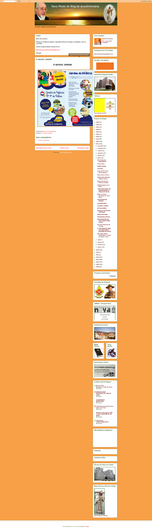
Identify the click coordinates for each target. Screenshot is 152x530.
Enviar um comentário (44, 140)
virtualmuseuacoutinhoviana (104, 406)
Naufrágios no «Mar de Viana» (104, 387)
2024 (97, 127)
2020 (97, 136)
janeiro (100, 247)
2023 (97, 129)
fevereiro (100, 244)
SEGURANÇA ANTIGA (103, 217)
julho (99, 158)
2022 (97, 132)
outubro (100, 150)
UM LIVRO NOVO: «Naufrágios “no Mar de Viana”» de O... (104, 235)
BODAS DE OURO (102, 214)
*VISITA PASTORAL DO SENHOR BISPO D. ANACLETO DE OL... (104, 190)
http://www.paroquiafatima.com (103, 54)
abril (99, 239)
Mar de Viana (100, 385)
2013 (97, 254)
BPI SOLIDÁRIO (102, 208)
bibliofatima (99, 420)
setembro (101, 153)
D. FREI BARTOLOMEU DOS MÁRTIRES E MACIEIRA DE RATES (104, 230)
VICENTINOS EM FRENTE (102, 200)
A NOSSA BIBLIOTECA (102, 422)
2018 (97, 141)
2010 (97, 262)
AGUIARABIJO (100, 400)
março (100, 242)
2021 (97, 134)
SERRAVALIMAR (101, 392)
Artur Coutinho (108, 38)
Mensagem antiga (83, 148)
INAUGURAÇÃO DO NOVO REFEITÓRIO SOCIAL (103, 221)
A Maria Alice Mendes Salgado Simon (103, 178)
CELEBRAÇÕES (102, 203)
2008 (97, 266)
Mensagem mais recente (43, 148)
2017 (97, 143)
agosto (100, 155)
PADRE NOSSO (101, 166)
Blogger (87, 526)
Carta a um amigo (101, 407)
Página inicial (64, 148)
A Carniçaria (100, 164)
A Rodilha (100, 168)
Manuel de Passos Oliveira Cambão (102, 181)
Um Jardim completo (47, 133)
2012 (97, 257)
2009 (97, 264)
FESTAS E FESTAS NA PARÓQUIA (103, 211)
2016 (97, 250)
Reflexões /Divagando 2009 (104, 412)
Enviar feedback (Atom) (66, 152)
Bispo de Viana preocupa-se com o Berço (103, 196)
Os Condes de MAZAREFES (101, 160)
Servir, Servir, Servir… (103, 175)
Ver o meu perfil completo (107, 41)
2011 (97, 259)
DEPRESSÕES (100, 401)
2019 (97, 139)
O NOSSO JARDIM (102, 206)
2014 (97, 252)
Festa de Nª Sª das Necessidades (102, 171)
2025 (97, 124)
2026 (97, 122)
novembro (101, 148)
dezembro (101, 146)
